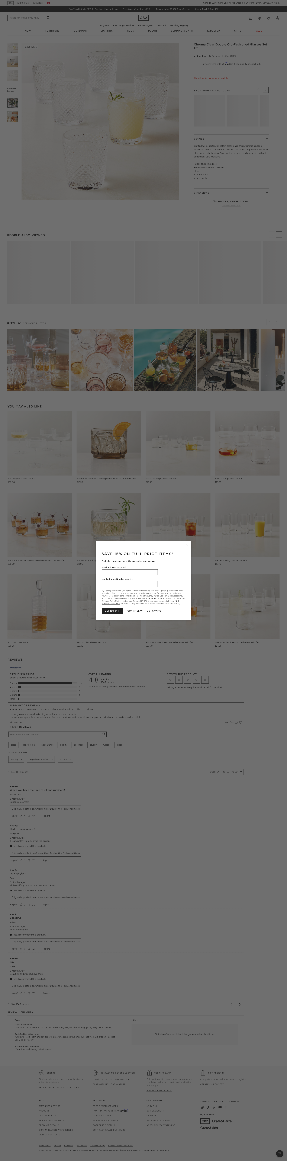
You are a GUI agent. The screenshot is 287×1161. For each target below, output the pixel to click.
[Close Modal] (187, 545)
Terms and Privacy (156, 598)
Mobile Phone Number (118, 579)
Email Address (114, 567)
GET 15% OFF (112, 610)
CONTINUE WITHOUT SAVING (144, 610)
